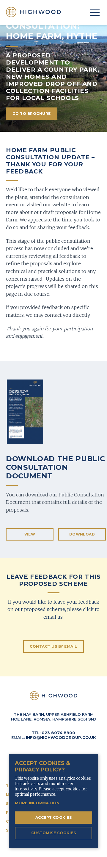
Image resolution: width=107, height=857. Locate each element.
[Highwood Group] (33, 12)
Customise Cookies (53, 833)
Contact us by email (53, 646)
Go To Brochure (31, 113)
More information (37, 802)
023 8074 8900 (58, 732)
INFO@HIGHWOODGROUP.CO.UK (61, 737)
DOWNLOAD (82, 534)
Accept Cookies (53, 817)
